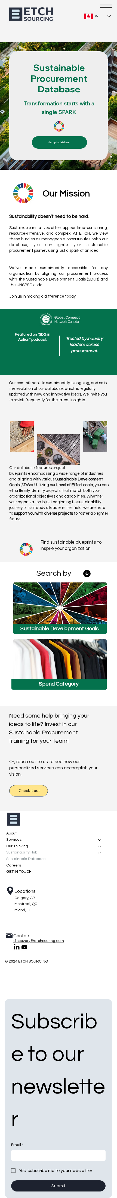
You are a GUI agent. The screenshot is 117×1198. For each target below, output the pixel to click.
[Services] (100, 840)
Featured (23, 334)
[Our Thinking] (100, 846)
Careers (13, 865)
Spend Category (59, 684)
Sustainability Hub (21, 852)
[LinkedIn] (16, 947)
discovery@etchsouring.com (38, 941)
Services (13, 840)
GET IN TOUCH (19, 872)
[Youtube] (24, 947)
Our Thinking (17, 846)
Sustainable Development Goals (59, 628)
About (11, 833)
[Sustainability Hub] (100, 852)
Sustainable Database (26, 859)
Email (17, 1145)
